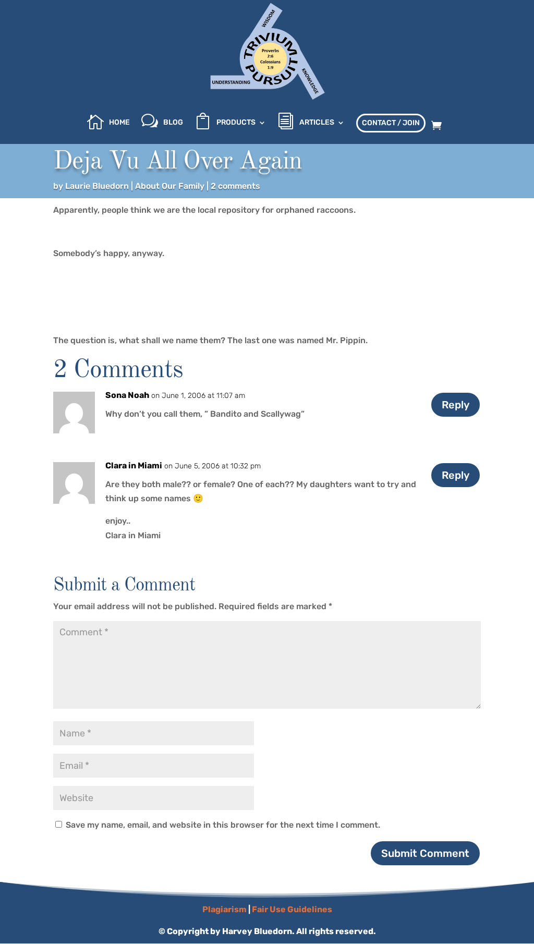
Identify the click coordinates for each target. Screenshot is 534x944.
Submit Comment (425, 853)
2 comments (235, 186)
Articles (316, 123)
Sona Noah (127, 395)
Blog (173, 123)
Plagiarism (224, 909)
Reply (455, 404)
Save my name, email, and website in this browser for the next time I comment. (223, 825)
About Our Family (169, 186)
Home (119, 123)
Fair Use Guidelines (292, 909)
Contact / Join (391, 122)
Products (236, 123)
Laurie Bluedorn (97, 186)
